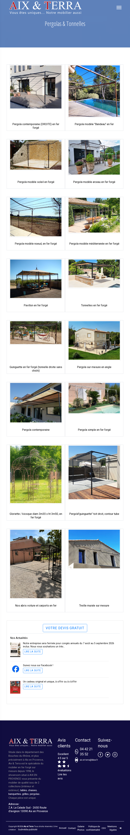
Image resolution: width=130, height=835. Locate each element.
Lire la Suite (33, 651)
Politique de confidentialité (93, 828)
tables (23, 790)
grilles (25, 794)
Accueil (62, 828)
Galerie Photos (80, 828)
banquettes (14, 794)
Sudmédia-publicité (27, 829)
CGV (104, 828)
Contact (72, 828)
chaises (32, 790)
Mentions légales (112, 828)
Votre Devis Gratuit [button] (65, 628)
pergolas (34, 794)
